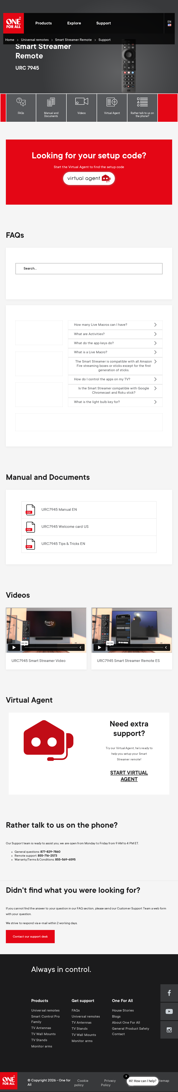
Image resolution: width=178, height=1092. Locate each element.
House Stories (123, 1011)
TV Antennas (41, 1028)
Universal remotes (35, 40)
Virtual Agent (112, 113)
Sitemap (163, 1081)
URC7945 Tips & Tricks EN (63, 544)
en (171, 25)
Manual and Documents (51, 115)
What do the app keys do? (94, 343)
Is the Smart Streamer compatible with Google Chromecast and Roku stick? (113, 391)
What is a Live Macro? (90, 352)
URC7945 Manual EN (59, 510)
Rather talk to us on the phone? (142, 115)
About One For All (126, 1023)
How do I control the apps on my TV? (102, 379)
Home (9, 40)
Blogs (116, 1017)
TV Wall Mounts (43, 1034)
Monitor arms (41, 1047)
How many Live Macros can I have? (101, 325)
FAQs (21, 113)
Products (43, 23)
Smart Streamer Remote (73, 40)
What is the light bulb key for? (97, 402)
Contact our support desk (30, 937)
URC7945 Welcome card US (65, 527)
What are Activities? (89, 334)
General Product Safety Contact (130, 1031)
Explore (74, 23)
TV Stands (39, 1040)
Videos (81, 113)
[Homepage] (13, 23)
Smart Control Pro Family (45, 1019)
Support (103, 23)
